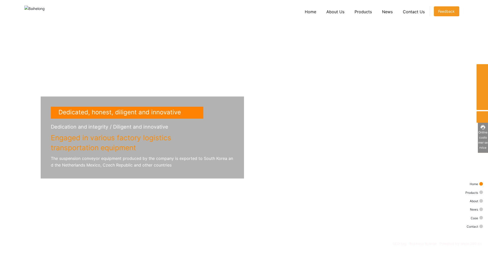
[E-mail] (482, 81)
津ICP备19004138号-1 (462, 250)
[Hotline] (482, 93)
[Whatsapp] (482, 70)
